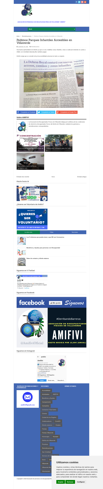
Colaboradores (47, 421)
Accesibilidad (46, 390)
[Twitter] (79, 2)
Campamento (46, 402)
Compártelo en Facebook (28, 112)
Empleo (58, 425)
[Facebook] (76, 2)
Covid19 (57, 421)
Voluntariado (46, 471)
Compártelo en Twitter (48, 112)
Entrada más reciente (23, 177)
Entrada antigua (81, 177)
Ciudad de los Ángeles (49, 417)
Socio (44, 459)
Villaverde (45, 463)
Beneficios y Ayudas (48, 398)
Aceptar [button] (60, 482)
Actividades (45, 394)
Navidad (55, 436)
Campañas (45, 406)
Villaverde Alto (46, 467)
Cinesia (44, 413)
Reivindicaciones (35, 46)
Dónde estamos (47, 425)
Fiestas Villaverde (47, 433)
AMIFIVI (55, 394)
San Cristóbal (46, 452)
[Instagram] (82, 2)
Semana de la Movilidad (49, 456)
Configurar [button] (81, 482)
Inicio (53, 177)
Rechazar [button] (70, 482)
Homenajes (45, 436)
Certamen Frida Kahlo (49, 409)
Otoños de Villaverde (48, 440)
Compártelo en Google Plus (69, 112)
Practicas (45, 444)
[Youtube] (85, 2)
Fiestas (44, 429)
